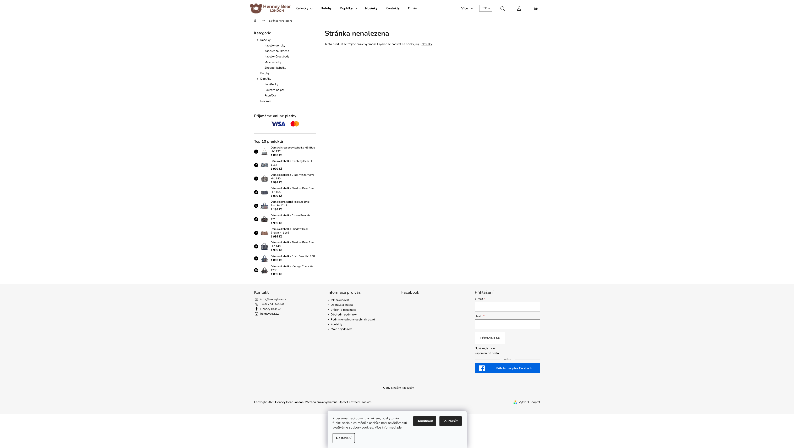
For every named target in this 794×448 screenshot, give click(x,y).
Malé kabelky (272, 62)
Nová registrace (485, 348)
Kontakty (336, 324)
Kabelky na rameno (276, 51)
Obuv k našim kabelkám (398, 388)
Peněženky (271, 84)
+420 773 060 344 (272, 304)
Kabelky (265, 40)
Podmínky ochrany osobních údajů (353, 319)
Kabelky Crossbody (276, 56)
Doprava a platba (342, 305)
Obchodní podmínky (344, 315)
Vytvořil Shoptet (529, 402)
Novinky (265, 101)
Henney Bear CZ (270, 309)
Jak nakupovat (340, 300)
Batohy (264, 73)
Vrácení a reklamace (343, 310)
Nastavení (343, 438)
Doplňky (265, 79)
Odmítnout (424, 421)
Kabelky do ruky (274, 45)
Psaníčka (270, 95)
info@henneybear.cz (273, 299)
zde (399, 427)
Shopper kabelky (275, 68)
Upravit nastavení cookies (355, 402)
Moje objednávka (341, 329)
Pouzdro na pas (274, 90)
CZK (485, 8)
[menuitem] (304, 8)
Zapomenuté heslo (487, 353)
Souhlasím (451, 421)
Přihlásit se (490, 338)
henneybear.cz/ (269, 314)
